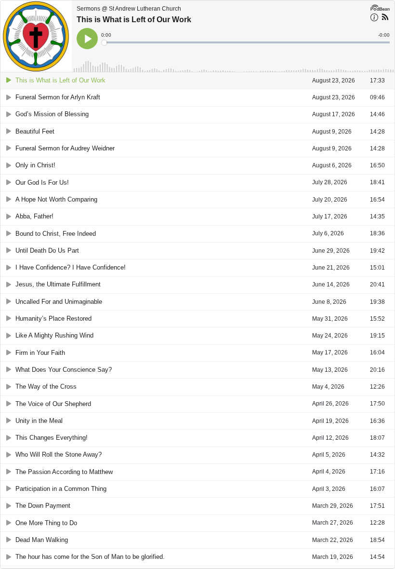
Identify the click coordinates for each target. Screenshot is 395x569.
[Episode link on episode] (36, 36)
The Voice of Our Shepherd (53, 403)
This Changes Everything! (51, 437)
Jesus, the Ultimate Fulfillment (58, 284)
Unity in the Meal (39, 420)
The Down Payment (42, 505)
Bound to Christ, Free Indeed (55, 233)
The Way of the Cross (46, 386)
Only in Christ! (35, 165)
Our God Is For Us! (42, 182)
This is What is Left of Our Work (134, 19)
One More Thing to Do (46, 523)
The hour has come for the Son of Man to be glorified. (90, 556)
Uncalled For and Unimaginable (58, 301)
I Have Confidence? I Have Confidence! (70, 267)
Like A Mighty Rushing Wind (54, 335)
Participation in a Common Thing (60, 488)
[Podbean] (380, 7)
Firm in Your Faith (40, 352)
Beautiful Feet (34, 131)
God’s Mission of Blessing (52, 114)
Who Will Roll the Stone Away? (58, 454)
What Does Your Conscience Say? (63, 369)
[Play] (8, 80)
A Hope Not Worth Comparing (56, 199)
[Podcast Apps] (385, 18)
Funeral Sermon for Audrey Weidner (65, 148)
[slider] (246, 42)
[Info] (374, 19)
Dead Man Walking (41, 539)
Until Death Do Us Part (47, 250)
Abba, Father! (34, 216)
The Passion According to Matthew (64, 471)
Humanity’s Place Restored (53, 318)
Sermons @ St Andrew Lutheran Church (129, 8)
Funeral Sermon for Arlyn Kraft (57, 97)
